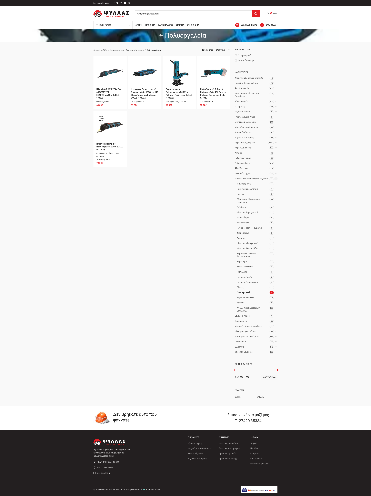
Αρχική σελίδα (100, 50)
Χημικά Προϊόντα (243, 132)
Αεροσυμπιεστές (243, 148)
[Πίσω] (161, 35)
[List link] (114, 467)
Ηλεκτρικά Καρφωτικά (247, 243)
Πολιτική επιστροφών (229, 448)
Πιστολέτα (242, 272)
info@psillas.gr (103, 473)
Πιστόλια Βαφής (244, 277)
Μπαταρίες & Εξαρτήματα (247, 336)
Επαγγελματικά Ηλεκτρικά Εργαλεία (251, 179)
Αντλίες (238, 153)
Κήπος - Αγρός (241, 101)
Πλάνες (240, 287)
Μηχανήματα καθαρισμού (246, 127)
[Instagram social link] (121, 3)
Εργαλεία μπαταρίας (244, 137)
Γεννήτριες (240, 106)
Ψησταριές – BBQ (196, 453)
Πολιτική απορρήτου (228, 443)
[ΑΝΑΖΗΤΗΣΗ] (256, 13)
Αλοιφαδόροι (243, 217)
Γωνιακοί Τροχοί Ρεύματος (249, 228)
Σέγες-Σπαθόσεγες (245, 297)
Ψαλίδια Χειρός (242, 88)
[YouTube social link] (125, 3)
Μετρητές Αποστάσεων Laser (248, 326)
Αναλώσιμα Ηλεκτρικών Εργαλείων (248, 309)
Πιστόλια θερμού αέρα (247, 282)
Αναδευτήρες (243, 223)
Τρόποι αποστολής (228, 458)
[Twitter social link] (117, 3)
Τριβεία (240, 303)
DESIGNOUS (154, 489)
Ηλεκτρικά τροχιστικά (247, 212)
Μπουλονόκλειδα (245, 267)
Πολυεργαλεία (244, 292)
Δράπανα (241, 238)
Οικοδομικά (240, 341)
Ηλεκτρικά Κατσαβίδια (247, 248)
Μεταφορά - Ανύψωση (245, 122)
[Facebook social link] (114, 3)
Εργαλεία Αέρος (242, 316)
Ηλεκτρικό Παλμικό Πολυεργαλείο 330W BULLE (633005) (109, 147)
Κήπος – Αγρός (195, 443)
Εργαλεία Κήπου (242, 112)
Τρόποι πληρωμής (227, 453)
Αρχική (253, 443)
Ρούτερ (240, 194)
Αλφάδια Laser (242, 168)
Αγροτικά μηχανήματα (245, 142)
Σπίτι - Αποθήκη (242, 163)
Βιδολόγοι (242, 207)
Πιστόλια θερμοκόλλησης (247, 83)
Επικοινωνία (256, 458)
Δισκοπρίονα (243, 233)
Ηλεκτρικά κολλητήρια (247, 189)
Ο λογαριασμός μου (259, 463)
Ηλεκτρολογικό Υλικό (245, 117)
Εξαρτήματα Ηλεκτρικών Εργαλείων (248, 200)
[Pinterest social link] (129, 3)
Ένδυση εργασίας (243, 158)
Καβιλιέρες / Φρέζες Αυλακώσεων (246, 255)
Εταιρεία (254, 453)
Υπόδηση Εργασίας (244, 352)
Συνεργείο (239, 347)
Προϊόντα (254, 448)
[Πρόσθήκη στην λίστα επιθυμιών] (121, 64)
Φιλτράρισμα (269, 377)
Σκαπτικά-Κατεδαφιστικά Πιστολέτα (247, 95)
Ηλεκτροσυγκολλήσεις (245, 331)
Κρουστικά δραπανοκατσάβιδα (249, 78)
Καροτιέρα (242, 261)
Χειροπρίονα (241, 321)
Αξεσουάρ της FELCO (244, 173)
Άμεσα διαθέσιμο (246, 60)
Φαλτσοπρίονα (244, 184)
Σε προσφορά (244, 55)
